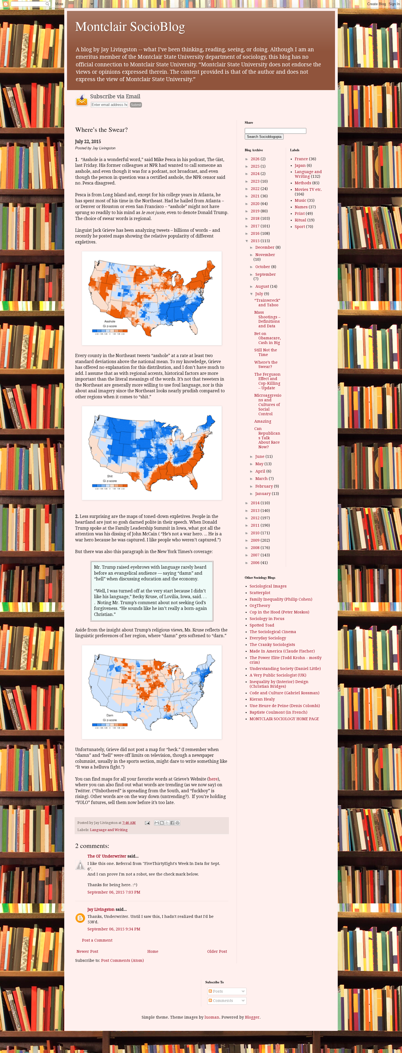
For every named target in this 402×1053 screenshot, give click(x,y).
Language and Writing (109, 830)
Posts (217, 991)
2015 (256, 241)
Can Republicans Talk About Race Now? (267, 437)
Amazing (262, 421)
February (264, 486)
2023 (256, 181)
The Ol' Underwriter (107, 856)
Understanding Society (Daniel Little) (285, 668)
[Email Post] (147, 823)
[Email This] (156, 823)
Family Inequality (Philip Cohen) (281, 599)
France (301, 159)
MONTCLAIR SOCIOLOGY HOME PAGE (284, 719)
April (260, 471)
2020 (256, 203)
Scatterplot (260, 593)
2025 (256, 166)
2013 (256, 510)
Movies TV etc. (308, 189)
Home (152, 951)
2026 (256, 159)
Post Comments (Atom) (122, 960)
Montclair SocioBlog (130, 25)
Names (301, 207)
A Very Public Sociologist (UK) (278, 675)
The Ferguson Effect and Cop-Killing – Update (267, 381)
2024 (256, 173)
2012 (256, 518)
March (262, 478)
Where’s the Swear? (266, 364)
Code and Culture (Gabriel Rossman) (284, 693)
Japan (300, 165)
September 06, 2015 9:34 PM (114, 929)
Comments (222, 1000)
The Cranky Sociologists (272, 644)
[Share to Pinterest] (177, 823)
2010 (256, 533)
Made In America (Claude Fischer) (282, 651)
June (260, 456)
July (259, 294)
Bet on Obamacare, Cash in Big (267, 338)
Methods (303, 183)
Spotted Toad (262, 625)
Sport (300, 226)
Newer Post (87, 951)
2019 (256, 211)
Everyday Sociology (268, 638)
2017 (256, 226)
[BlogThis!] (162, 823)
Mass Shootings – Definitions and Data (267, 319)
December (265, 247)
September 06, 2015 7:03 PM (114, 892)
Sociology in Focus (267, 618)
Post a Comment (97, 940)
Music (300, 200)
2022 (256, 188)
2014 (256, 503)
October (263, 267)
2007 (256, 555)
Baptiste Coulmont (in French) (278, 712)
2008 (256, 547)
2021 (256, 196)
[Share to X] (167, 823)
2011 (256, 525)
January (263, 493)
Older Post (217, 951)
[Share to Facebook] (172, 823)
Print (300, 213)
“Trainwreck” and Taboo (267, 302)
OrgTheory (260, 605)
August (262, 286)
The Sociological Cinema (273, 632)
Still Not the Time (265, 352)
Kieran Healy (262, 699)
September (265, 274)
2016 (256, 233)
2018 (256, 218)
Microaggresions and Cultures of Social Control (267, 404)
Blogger (252, 1017)
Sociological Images (268, 586)
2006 (256, 562)
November (265, 255)
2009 (256, 540)
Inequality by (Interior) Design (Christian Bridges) (279, 684)
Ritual (300, 220)
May (259, 464)
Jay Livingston (101, 909)
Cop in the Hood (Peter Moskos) (279, 612)
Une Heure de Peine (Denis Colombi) (285, 706)
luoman (212, 1017)
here (213, 779)
